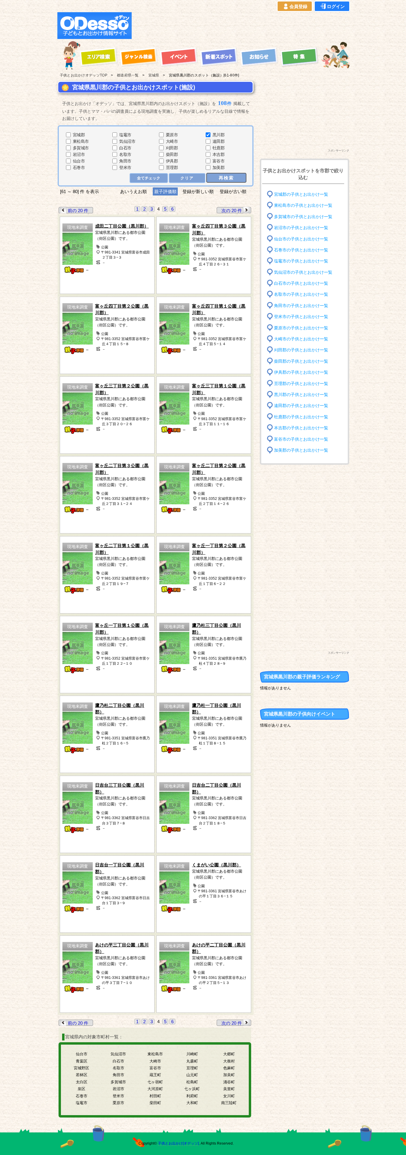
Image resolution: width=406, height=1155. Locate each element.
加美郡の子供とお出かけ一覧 (301, 450)
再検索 (226, 177)
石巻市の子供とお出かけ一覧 (301, 250)
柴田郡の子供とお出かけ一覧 (301, 361)
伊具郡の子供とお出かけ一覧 (301, 372)
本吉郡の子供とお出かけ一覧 (301, 428)
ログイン (336, 6)
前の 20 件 (78, 210)
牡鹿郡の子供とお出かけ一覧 (301, 416)
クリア (187, 178)
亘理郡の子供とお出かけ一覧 (301, 383)
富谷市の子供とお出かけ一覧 (301, 439)
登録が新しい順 (198, 191)
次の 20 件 (231, 210)
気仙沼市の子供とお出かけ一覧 (303, 272)
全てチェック (148, 178)
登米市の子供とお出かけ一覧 (301, 316)
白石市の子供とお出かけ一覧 (301, 283)
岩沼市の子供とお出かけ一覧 (301, 228)
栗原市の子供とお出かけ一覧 (301, 327)
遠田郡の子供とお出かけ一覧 (301, 405)
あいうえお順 (133, 191)
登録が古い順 (234, 191)
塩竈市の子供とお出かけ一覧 (301, 261)
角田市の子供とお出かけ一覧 (301, 305)
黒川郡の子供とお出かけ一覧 (301, 394)
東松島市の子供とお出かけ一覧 (303, 205)
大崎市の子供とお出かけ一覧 (301, 339)
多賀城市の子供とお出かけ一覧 (303, 216)
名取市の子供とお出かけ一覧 (301, 294)
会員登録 (298, 6)
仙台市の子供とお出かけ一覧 (301, 239)
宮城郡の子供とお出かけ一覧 (301, 194)
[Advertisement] (242, 25)
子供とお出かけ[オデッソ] (178, 1143)
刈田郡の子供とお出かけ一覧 (301, 350)
